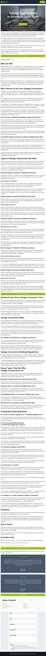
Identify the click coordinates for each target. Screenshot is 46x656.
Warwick (2, 545)
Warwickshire (7, 545)
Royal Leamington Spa (16, 545)
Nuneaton (25, 606)
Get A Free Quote (23, 594)
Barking (22, 545)
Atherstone (25, 607)
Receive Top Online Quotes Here (23, 548)
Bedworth (25, 603)
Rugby (24, 604)
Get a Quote (22, 24)
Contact (42, 2)
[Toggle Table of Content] (12, 60)
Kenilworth (4, 607)
